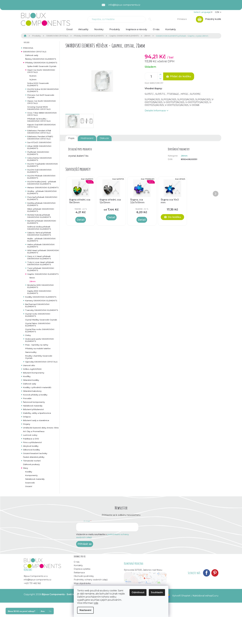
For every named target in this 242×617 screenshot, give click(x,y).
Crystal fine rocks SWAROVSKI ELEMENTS (39, 330)
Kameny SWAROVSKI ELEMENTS (41, 300)
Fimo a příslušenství (32, 442)
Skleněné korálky (31, 380)
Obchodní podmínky (84, 576)
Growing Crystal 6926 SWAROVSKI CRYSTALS (39, 108)
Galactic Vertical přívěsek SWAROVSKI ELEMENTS (39, 233)
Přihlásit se (85, 544)
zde (96, 603)
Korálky (28, 472)
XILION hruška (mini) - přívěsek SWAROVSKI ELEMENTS (41, 182)
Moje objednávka (82, 583)
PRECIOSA (28, 48)
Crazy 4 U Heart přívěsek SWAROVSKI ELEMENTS (39, 257)
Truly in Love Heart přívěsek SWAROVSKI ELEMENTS (40, 263)
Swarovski (30, 483)
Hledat (150, 19)
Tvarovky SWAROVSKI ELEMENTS (41, 310)
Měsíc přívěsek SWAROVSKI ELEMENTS (40, 210)
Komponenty (31, 475)
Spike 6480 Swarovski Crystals (41, 66)
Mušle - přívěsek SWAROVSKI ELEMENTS (41, 239)
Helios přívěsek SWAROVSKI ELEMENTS (41, 245)
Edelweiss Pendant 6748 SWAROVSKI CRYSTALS (39, 131)
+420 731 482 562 (32, 583)
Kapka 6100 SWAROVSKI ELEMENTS (39, 292)
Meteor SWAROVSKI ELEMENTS (43, 187)
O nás (76, 562)
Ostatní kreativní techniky (35, 453)
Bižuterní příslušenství (33, 409)
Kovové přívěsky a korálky (35, 395)
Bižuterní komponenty (33, 373)
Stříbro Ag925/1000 (32, 369)
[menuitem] (69, 29)
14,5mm (32, 79)
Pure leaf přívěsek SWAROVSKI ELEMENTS (42, 198)
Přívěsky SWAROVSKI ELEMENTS (41, 62)
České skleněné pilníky (33, 457)
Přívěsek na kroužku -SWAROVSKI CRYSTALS (39, 120)
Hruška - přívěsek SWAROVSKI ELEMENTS (42, 192)
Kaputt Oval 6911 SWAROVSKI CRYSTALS (41, 125)
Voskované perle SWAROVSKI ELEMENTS (39, 340)
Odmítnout (138, 592)
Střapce (27, 417)
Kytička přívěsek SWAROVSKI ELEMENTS (41, 204)
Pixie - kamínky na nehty (36, 345)
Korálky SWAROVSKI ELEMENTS (40, 297)
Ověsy (28, 335)
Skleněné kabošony (32, 391)
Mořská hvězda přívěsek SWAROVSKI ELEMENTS (39, 216)
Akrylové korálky (30, 446)
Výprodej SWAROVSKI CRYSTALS (41, 362)
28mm (32, 281)
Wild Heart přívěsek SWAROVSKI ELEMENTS (43, 251)
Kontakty (78, 565)
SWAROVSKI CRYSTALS (34, 51)
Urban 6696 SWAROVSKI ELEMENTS (39, 147)
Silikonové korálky (31, 450)
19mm (32, 278)
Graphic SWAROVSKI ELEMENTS (43, 274)
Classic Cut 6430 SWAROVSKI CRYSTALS (41, 102)
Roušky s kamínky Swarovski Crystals (38, 357)
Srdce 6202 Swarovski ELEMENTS (38, 84)
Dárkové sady (31, 55)
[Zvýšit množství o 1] (160, 75)
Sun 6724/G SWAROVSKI (39, 142)
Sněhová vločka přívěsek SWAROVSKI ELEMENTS (39, 228)
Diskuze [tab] (104, 138)
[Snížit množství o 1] (160, 78)
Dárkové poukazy (31, 464)
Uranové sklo (29, 365)
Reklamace (79, 572)
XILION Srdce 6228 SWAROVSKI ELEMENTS (43, 90)
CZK (217, 12)
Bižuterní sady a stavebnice (36, 420)
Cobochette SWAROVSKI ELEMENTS (39, 159)
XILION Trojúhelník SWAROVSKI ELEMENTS (42, 165)
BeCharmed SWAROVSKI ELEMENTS (37, 305)
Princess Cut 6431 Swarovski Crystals (40, 96)
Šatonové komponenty (34, 402)
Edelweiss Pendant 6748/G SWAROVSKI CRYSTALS (40, 137)
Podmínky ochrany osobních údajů (91, 579)
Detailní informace (155, 110)
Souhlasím (157, 592)
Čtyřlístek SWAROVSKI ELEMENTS (38, 153)
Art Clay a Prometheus (34, 431)
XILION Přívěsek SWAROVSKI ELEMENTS (41, 177)
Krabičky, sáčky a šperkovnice (37, 413)
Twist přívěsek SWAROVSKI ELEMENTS (40, 269)
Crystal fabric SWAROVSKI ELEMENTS (37, 324)
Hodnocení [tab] (87, 138)
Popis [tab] (71, 138)
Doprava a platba (82, 569)
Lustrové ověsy (30, 435)
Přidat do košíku (180, 76)
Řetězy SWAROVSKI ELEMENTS (40, 59)
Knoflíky (27, 376)
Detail (80, 219)
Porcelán (27, 398)
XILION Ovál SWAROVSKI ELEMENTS (39, 171)
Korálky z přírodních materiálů (37, 387)
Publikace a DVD (31, 439)
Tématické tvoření (32, 461)
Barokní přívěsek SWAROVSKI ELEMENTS (41, 222)
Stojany (26, 424)
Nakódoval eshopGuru (205, 595)
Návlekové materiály (32, 406)
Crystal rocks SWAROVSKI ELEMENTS (37, 315)
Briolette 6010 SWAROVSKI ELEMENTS (40, 286)
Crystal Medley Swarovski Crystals (41, 320)
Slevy (25, 468)
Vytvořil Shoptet (181, 595)
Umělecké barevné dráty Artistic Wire (41, 428)
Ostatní (28, 486)
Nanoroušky (30, 352)
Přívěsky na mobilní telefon (38, 348)
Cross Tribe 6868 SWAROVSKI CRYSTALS (42, 114)
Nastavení (85, 610)
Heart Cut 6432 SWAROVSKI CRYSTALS (41, 71)
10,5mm (32, 76)
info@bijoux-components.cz (37, 579)
